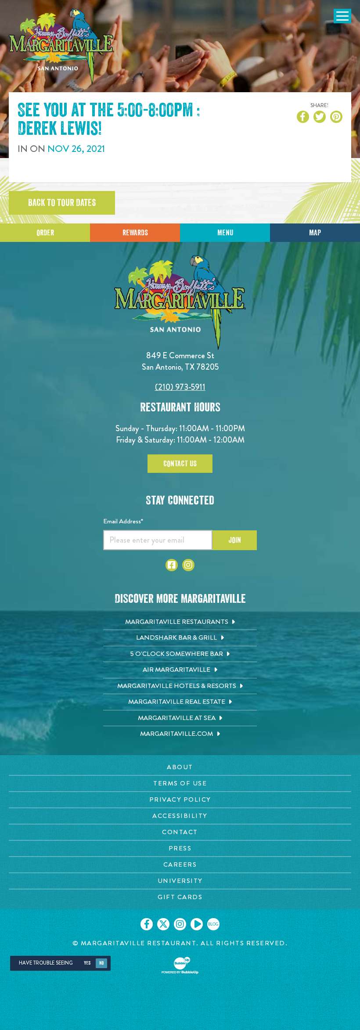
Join (234, 540)
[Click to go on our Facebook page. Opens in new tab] (146, 924)
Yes (87, 963)
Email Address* (123, 521)
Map (315, 233)
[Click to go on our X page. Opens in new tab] (163, 924)
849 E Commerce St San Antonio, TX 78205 (180, 361)
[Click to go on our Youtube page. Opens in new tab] (197, 924)
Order (45, 233)
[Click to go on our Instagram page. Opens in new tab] (180, 924)
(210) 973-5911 (180, 387)
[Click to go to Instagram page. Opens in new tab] (188, 565)
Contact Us (180, 464)
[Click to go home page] (61, 47)
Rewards (135, 233)
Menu (225, 233)
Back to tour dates (62, 203)
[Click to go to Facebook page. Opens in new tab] (172, 565)
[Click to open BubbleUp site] (180, 965)
